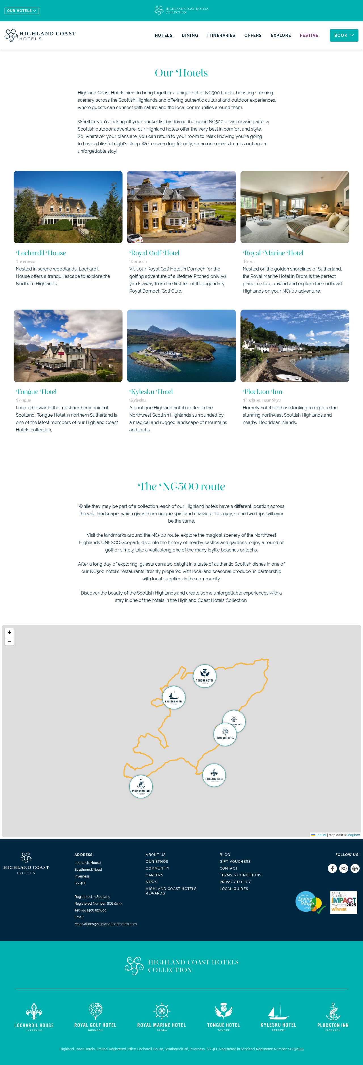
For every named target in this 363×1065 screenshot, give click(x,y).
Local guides (234, 889)
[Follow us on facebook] (331, 868)
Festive (309, 35)
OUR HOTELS (19, 11)
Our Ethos (157, 862)
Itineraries (221, 35)
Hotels (164, 35)
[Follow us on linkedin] (354, 868)
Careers (154, 875)
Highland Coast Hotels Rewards (171, 891)
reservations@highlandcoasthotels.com (106, 924)
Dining (190, 35)
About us (156, 855)
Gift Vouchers (235, 862)
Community (158, 868)
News (151, 882)
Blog (225, 855)
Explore (281, 35)
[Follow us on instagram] (342, 868)
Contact (229, 868)
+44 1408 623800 (93, 910)
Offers (253, 35)
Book (340, 35)
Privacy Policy (235, 882)
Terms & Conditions (241, 875)
